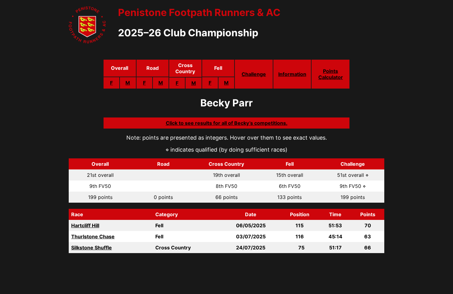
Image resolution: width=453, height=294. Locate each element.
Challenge (254, 74)
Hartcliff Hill (85, 225)
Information (292, 74)
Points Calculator (330, 74)
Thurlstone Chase (93, 236)
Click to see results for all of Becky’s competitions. (227, 123)
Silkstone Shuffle (91, 247)
